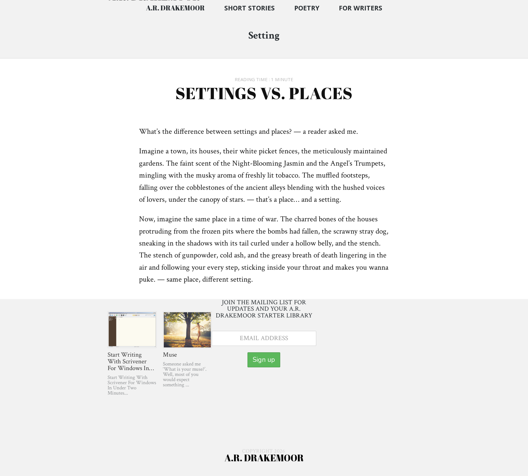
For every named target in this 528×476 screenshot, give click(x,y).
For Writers (360, 7)
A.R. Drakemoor (175, 7)
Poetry (306, 7)
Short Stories (249, 7)
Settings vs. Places (264, 93)
